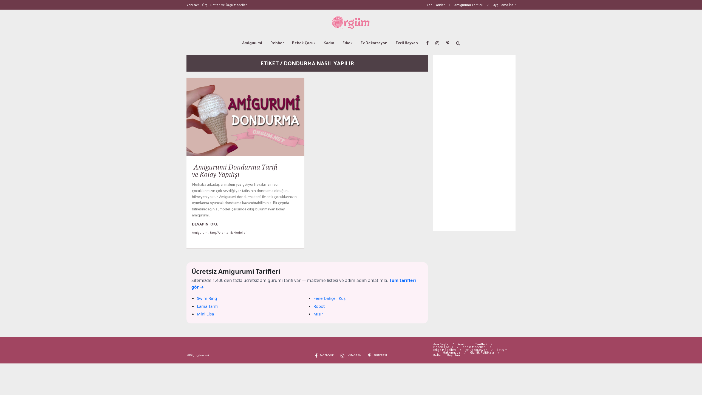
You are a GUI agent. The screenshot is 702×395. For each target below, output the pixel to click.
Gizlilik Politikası (482, 352)
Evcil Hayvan (407, 42)
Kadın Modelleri (474, 346)
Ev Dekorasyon (374, 42)
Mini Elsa (205, 314)
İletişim (502, 349)
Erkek (347, 42)
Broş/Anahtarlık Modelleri (228, 232)
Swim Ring (207, 298)
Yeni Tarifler (436, 5)
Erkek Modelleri (444, 349)
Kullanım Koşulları (446, 355)
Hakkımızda (451, 352)
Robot (319, 306)
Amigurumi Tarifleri (468, 5)
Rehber (277, 42)
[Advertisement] (474, 143)
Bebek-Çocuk (303, 42)
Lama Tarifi (207, 306)
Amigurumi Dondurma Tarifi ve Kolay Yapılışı (234, 170)
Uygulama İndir (504, 5)
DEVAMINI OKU (205, 224)
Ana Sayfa (440, 344)
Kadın (329, 42)
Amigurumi (252, 42)
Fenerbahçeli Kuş (329, 298)
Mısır (318, 314)
